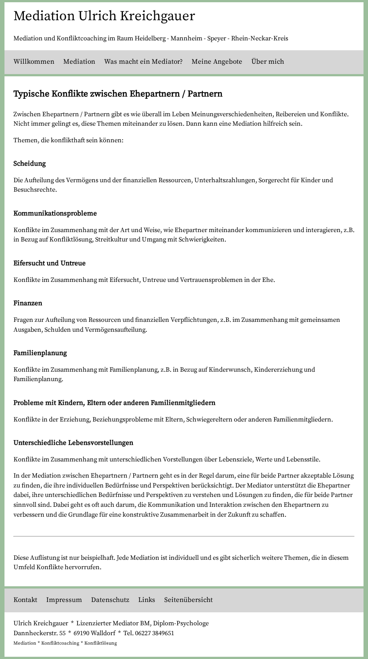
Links (146, 600)
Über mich (267, 61)
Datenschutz (110, 600)
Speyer (216, 39)
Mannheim (186, 39)
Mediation (79, 61)
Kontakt (25, 600)
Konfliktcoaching (60, 643)
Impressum (64, 600)
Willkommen (33, 61)
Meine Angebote (217, 61)
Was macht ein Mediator (142, 61)
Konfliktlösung (100, 643)
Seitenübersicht (188, 600)
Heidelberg (150, 39)
